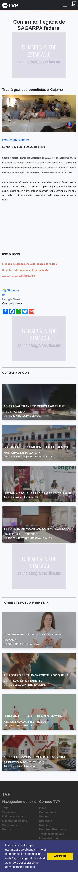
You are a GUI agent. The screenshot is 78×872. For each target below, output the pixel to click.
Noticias (44, 825)
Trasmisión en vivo (51, 833)
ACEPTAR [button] (60, 856)
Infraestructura (49, 838)
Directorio (45, 820)
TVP (5, 807)
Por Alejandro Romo (15, 139)
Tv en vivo (9, 812)
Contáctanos (47, 812)
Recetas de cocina (14, 820)
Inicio (42, 807)
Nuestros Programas (53, 829)
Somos (43, 816)
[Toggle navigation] (65, 5)
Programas (9, 825)
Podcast (7, 829)
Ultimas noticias (13, 816)
